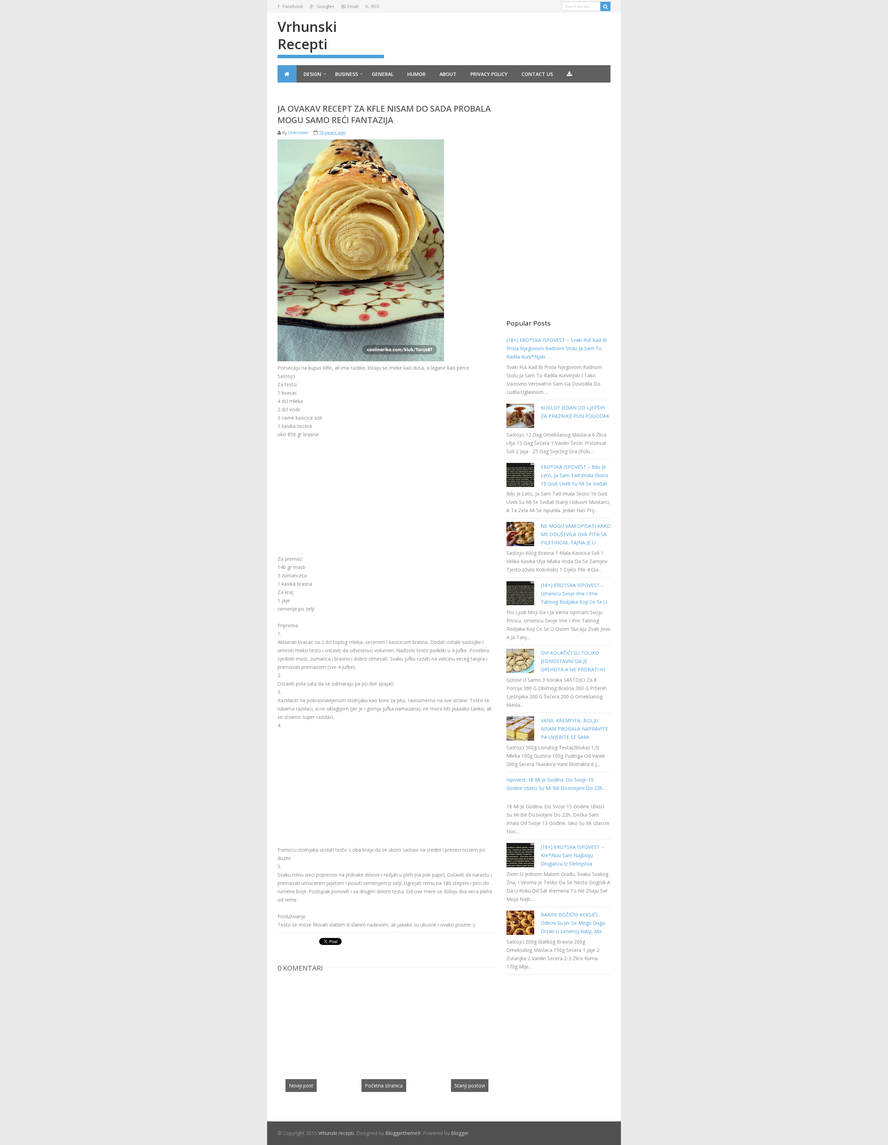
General (382, 74)
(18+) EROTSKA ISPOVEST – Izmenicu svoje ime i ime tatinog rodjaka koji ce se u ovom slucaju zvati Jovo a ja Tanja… (574, 602)
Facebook (292, 6)
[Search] (605, 6)
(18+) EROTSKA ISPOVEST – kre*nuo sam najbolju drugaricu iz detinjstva (572, 855)
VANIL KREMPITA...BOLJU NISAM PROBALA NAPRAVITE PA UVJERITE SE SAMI (574, 728)
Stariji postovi (469, 1085)
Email (352, 6)
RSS (374, 6)
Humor (416, 74)
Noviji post (301, 1085)
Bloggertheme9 (402, 1133)
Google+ (325, 6)
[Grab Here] (569, 74)
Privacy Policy (488, 74)
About (447, 74)
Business (346, 74)
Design (312, 74)
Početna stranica (384, 1085)
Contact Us (537, 74)
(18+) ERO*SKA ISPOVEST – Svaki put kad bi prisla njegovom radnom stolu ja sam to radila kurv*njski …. (556, 348)
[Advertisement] (336, 487)
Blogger (460, 1133)
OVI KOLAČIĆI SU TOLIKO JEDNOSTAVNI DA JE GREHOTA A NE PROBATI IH (573, 661)
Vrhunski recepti (307, 35)
